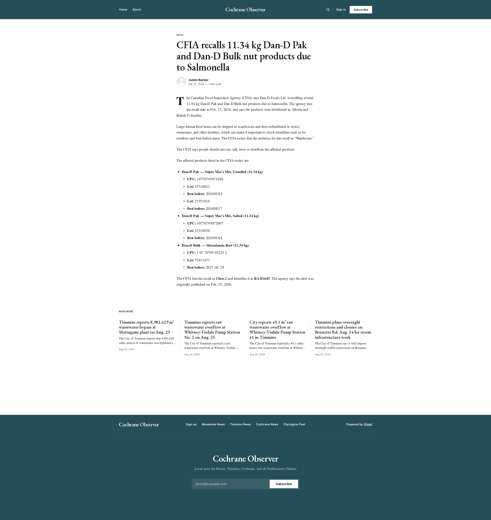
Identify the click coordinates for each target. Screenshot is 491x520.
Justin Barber (198, 80)
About (137, 9)
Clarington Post (294, 424)
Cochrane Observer (245, 9)
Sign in (341, 9)
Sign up (191, 424)
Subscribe (361, 9)
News (180, 34)
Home (123, 9)
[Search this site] (328, 10)
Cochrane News (267, 424)
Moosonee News (213, 424)
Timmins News (240, 424)
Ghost (368, 424)
